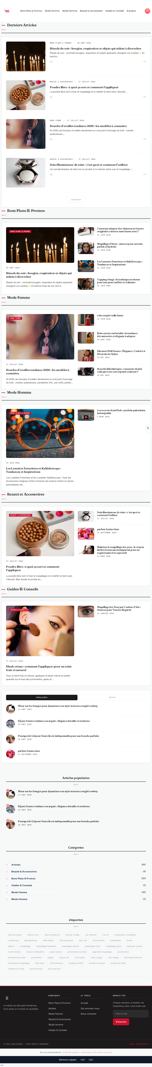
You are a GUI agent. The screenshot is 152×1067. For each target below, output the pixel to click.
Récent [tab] (112, 697)
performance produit (77, 952)
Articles (15, 864)
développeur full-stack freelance (96, 1052)
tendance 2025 (76, 963)
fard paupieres (66, 940)
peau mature (56, 952)
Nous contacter (88, 1014)
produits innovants (17, 957)
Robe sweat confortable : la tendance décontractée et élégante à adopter (117, 335)
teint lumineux (56, 963)
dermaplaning (30, 940)
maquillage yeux (113, 946)
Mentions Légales (67, 1059)
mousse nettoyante (35, 952)
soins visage (96, 957)
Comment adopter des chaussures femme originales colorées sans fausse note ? (120, 230)
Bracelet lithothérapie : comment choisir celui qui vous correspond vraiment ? (119, 370)
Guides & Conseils (114, 10)
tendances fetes (118, 963)
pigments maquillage (102, 952)
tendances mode (16, 969)
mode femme (14, 952)
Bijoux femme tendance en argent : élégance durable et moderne (54, 721)
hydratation (115, 940)
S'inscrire (121, 1022)
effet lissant (48, 940)
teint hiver (39, 963)
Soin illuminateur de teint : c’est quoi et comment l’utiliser (89, 164)
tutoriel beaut (36, 969)
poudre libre (123, 952)
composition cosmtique (125, 935)
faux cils (83, 940)
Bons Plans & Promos (31, 10)
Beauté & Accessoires (91, 10)
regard (50, 957)
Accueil (84, 1003)
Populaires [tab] (42, 697)
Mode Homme (69, 10)
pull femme (36, 957)
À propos (131, 10)
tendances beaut (97, 963)
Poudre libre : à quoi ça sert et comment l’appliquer (84, 87)
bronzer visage (72, 935)
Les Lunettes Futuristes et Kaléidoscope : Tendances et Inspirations (120, 263)
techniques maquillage (18, 963)
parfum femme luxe (108, 529)
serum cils (64, 957)
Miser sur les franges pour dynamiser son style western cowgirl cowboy (58, 706)
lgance (11, 946)
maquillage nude (92, 946)
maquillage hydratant (46, 946)
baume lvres (33, 935)
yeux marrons (54, 969)
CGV (83, 1059)
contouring (13, 940)
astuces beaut (15, 935)
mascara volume (134, 946)
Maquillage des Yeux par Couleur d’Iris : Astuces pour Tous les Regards (119, 608)
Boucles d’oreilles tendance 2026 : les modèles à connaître (88, 126)
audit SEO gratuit (70, 1052)
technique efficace (133, 957)
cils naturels (90, 935)
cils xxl (105, 935)
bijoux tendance (52, 935)
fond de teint (98, 940)
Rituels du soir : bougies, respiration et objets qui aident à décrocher (95, 48)
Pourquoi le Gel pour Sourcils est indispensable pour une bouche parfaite (58, 736)
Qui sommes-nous (90, 1008)
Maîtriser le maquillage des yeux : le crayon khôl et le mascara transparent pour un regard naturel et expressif (120, 550)
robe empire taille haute (110, 315)
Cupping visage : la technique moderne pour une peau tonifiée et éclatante (118, 281)
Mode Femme (52, 10)
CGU (91, 1059)
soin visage (113, 957)
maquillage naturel (70, 946)
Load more (76, 199)
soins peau (80, 957)
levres (129, 940)
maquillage (25, 946)
